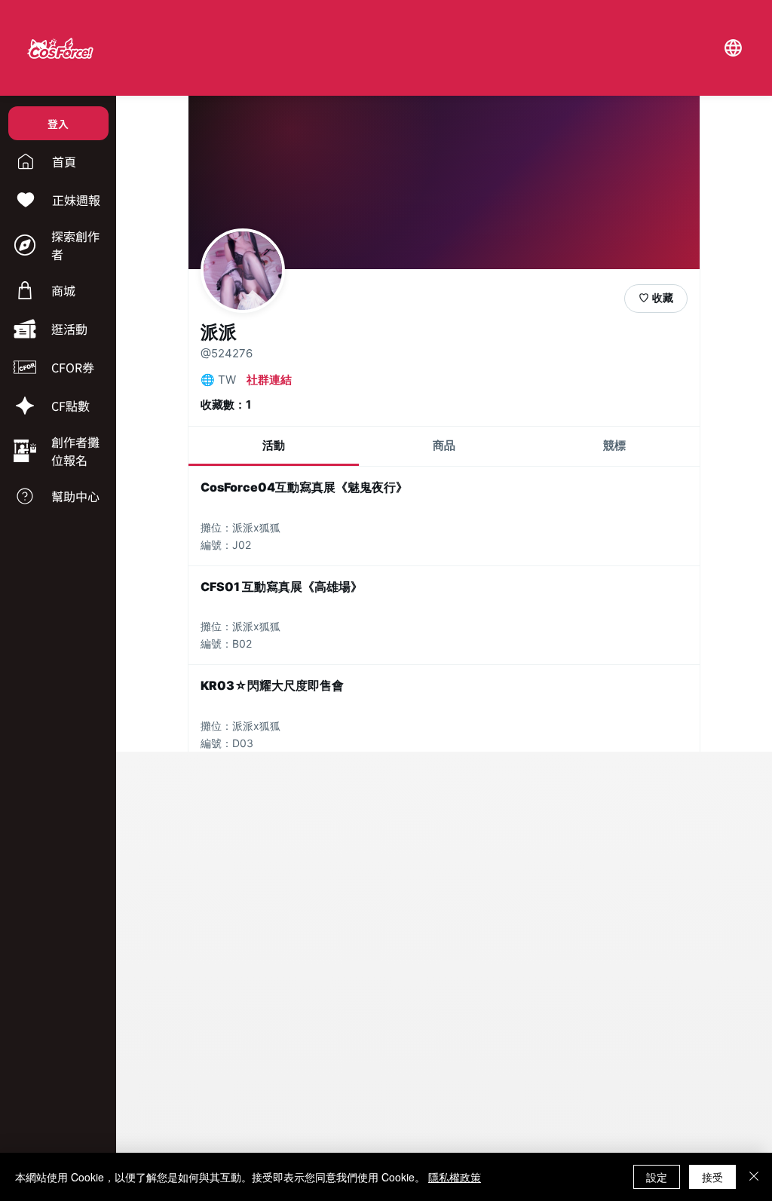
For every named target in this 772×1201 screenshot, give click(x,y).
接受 (712, 1176)
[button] (733, 47)
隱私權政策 (454, 1176)
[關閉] (754, 1177)
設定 (656, 1176)
